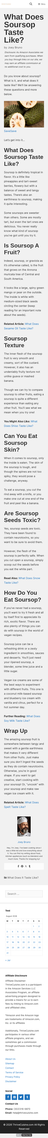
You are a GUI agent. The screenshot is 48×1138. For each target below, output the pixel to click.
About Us (10, 1059)
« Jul (7, 960)
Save (7, 131)
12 (18, 937)
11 (12, 937)
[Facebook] (18, 866)
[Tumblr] (29, 866)
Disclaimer (10, 1081)
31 (8, 953)
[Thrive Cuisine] (6, 4)
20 (24, 942)
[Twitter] (26, 866)
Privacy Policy (12, 1077)
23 (39, 942)
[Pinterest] (22, 866)
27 (24, 947)
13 (24, 937)
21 (29, 942)
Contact (9, 1068)
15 (34, 937)
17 (7, 942)
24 (8, 947)
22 (34, 942)
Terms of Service (14, 1072)
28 (29, 947)
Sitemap (9, 1063)
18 (13, 942)
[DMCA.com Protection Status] (24, 1135)
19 (18, 942)
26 (18, 947)
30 (39, 947)
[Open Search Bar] (31, 4)
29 (34, 947)
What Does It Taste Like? (23, 877)
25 (13, 947)
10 (8, 937)
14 (29, 937)
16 (39, 937)
